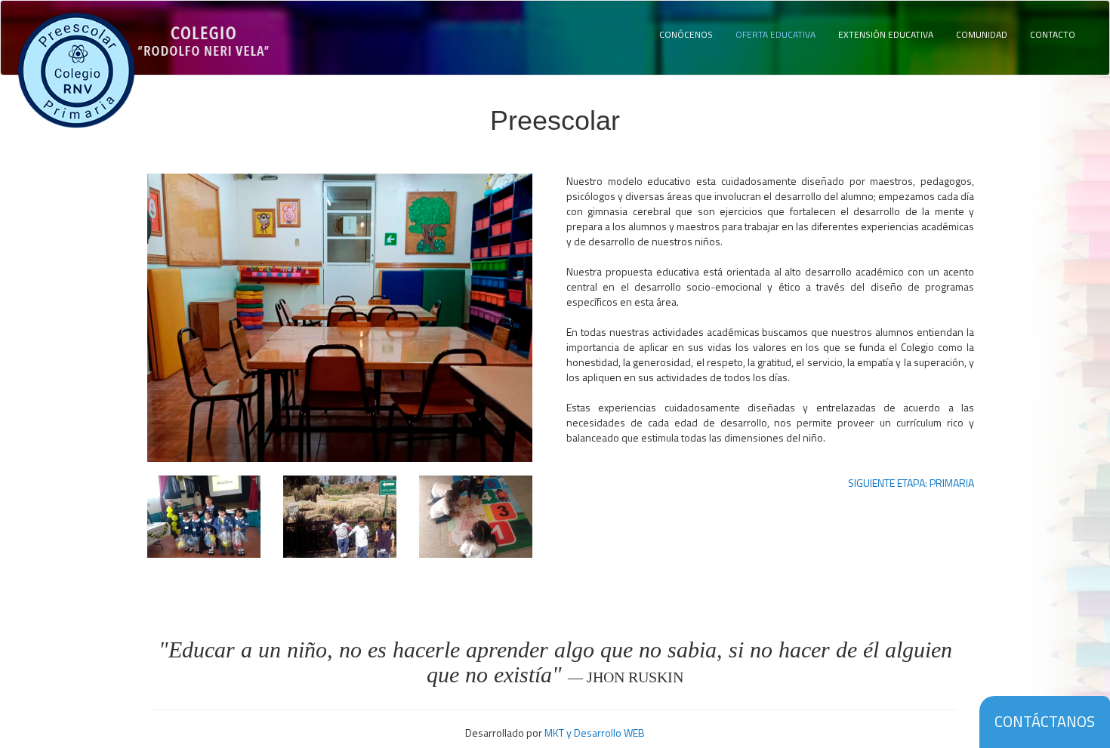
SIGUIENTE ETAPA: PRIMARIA (911, 483)
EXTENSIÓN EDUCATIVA (885, 34)
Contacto (1052, 34)
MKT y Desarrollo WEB (594, 732)
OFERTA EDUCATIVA (775, 34)
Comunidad (981, 34)
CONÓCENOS (686, 34)
